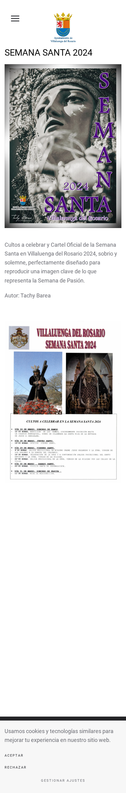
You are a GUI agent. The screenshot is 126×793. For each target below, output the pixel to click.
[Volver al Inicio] (63, 27)
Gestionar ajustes (63, 781)
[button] (12, 18)
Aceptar (14, 756)
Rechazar (16, 767)
